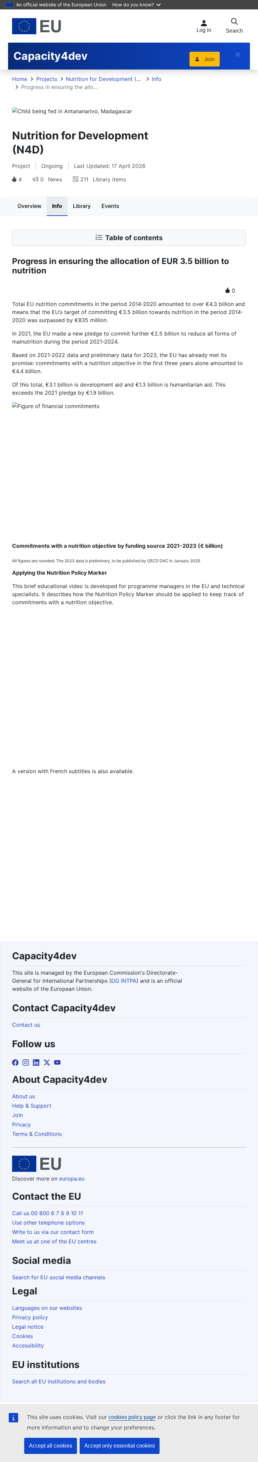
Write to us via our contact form (53, 1232)
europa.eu (71, 1178)
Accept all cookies (50, 1446)
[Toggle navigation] (238, 54)
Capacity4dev (50, 55)
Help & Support (31, 1105)
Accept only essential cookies (119, 1446)
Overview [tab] (29, 206)
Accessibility (28, 1345)
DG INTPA (123, 980)
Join (209, 59)
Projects (46, 79)
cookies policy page (132, 1417)
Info (157, 79)
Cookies (22, 1336)
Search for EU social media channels (58, 1277)
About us (23, 1096)
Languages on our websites (47, 1307)
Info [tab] (57, 206)
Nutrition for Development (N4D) (108, 79)
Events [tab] (110, 206)
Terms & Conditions (37, 1134)
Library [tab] (82, 206)
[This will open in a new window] (36, 26)
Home (19, 79)
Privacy (21, 1124)
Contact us (26, 1024)
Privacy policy (30, 1317)
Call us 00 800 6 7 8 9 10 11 (47, 1213)
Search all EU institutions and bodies (58, 1381)
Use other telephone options (48, 1222)
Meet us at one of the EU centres (54, 1241)
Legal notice (27, 1326)
